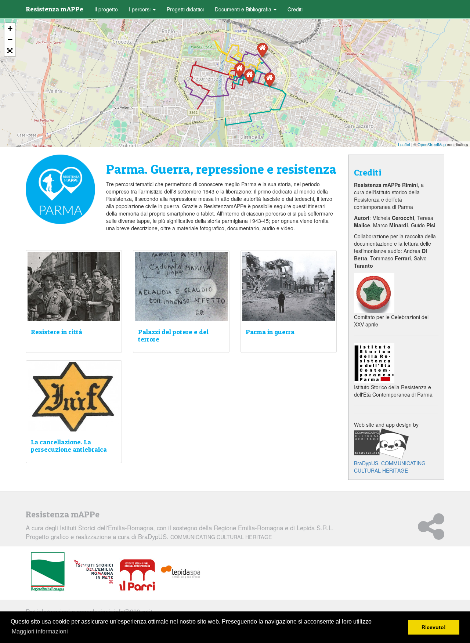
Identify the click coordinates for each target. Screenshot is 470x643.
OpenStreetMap (431, 144)
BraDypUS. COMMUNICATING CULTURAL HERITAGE (390, 466)
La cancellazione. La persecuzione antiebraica (69, 445)
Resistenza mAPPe (54, 9)
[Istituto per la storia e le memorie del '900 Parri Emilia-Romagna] (137, 575)
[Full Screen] (9, 50)
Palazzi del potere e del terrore (173, 335)
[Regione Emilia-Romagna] (48, 572)
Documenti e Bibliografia (244, 9)
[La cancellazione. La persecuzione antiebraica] (249, 76)
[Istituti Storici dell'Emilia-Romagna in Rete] (93, 572)
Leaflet (404, 144)
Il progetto (106, 9)
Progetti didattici (185, 9)
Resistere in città (56, 332)
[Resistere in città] (269, 79)
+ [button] (10, 28)
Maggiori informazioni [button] (40, 631)
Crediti (295, 9)
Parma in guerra (270, 332)
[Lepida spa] (180, 572)
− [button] (10, 39)
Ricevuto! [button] (434, 627)
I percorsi (140, 9)
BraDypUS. (205, 536)
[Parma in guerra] (239, 69)
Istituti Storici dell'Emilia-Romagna (106, 527)
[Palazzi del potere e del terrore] (262, 49)
